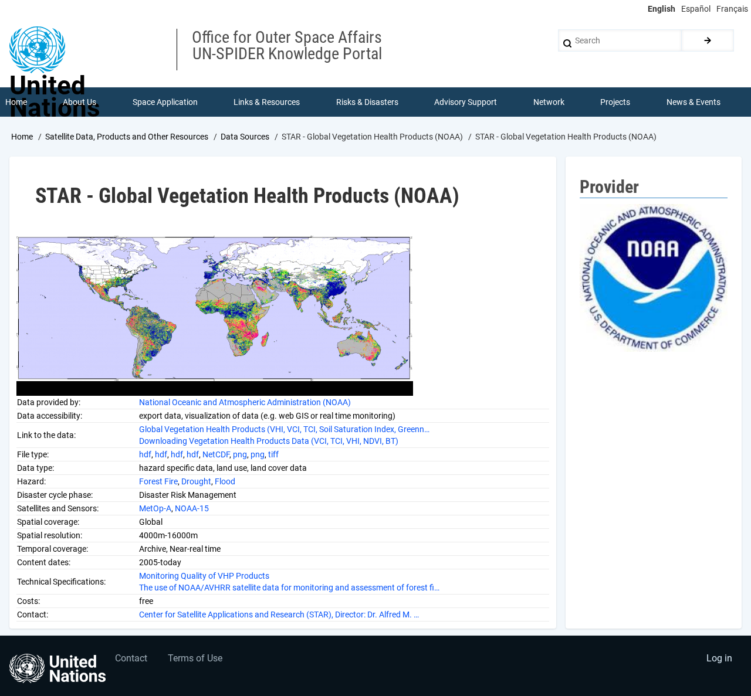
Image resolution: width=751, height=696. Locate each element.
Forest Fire (158, 481)
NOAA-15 (192, 508)
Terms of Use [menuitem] (195, 658)
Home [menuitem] (16, 102)
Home (22, 136)
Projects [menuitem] (615, 102)
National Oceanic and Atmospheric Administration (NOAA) (245, 402)
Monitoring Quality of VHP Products (204, 575)
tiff (273, 454)
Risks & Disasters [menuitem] (367, 102)
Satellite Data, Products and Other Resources (126, 136)
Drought (196, 481)
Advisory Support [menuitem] (465, 102)
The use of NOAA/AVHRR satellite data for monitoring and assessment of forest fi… (289, 587)
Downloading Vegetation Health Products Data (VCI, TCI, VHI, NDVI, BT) (268, 441)
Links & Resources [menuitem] (267, 102)
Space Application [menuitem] (165, 102)
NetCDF (215, 454)
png (240, 454)
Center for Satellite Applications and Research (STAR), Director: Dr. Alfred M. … (279, 614)
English (661, 8)
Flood (225, 481)
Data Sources (245, 136)
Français (732, 8)
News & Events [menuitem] (693, 102)
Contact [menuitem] (131, 658)
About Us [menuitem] (79, 102)
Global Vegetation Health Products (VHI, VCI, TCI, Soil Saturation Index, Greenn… (284, 429)
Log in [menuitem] (719, 658)
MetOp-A (155, 508)
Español (696, 8)
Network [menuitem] (548, 102)
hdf (145, 454)
